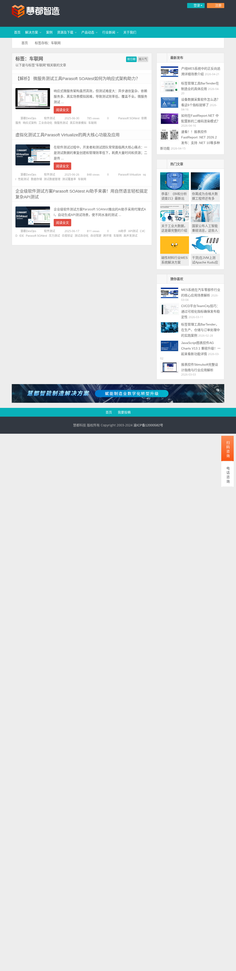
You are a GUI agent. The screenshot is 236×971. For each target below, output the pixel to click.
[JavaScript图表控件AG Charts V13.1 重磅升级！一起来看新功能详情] (169, 346)
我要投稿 (124, 412)
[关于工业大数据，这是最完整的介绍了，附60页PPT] (174, 221)
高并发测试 (130, 235)
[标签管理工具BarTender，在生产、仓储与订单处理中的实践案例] (169, 327)
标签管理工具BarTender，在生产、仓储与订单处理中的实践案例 (200, 330)
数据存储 (36, 179)
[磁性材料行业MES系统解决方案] (174, 252)
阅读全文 (62, 110)
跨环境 (107, 235)
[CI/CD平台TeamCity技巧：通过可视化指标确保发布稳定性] (169, 309)
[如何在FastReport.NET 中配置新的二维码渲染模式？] (169, 119)
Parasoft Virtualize (129, 174)
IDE (21, 235)
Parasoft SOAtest (128, 118)
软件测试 (49, 118)
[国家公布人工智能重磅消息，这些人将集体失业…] (205, 221)
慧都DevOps (28, 118)
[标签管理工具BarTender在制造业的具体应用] (169, 86)
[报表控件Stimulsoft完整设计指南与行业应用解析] (169, 367)
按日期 (131, 59)
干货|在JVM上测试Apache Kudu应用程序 (205, 262)
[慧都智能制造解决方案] (118, 401)
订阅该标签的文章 (25, 62)
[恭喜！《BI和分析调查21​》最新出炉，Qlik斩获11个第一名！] (174, 189)
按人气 (143, 59)
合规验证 (67, 235)
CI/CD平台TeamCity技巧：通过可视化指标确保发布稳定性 (200, 311)
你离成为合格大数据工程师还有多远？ (205, 198)
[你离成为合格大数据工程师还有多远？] (205, 189)
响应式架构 (30, 123)
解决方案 (31, 32)
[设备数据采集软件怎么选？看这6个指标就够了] (169, 102)
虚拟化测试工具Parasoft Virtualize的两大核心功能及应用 (67, 135)
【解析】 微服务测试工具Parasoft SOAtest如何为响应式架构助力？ (77, 78)
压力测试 (54, 235)
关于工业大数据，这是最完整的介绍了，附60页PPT (174, 230)
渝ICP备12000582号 (148, 425)
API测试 (133, 231)
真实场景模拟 (78, 123)
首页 (17, 32)
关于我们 (129, 32)
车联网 (92, 123)
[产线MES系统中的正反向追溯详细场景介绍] (169, 72)
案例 (49, 32)
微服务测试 (61, 123)
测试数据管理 (52, 179)
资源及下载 (65, 32)
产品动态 (87, 32)
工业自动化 (45, 123)
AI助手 (122, 231)
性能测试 (23, 179)
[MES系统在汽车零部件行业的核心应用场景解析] (169, 293)
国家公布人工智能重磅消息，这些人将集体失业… (205, 230)
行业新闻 (108, 32)
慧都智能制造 (42, 13)
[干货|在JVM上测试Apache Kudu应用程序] (205, 252)
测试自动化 (81, 235)
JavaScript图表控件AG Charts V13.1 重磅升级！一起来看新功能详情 (201, 348)
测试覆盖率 (69, 179)
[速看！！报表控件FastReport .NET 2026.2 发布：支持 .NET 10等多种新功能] (169, 135)
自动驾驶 (95, 235)
